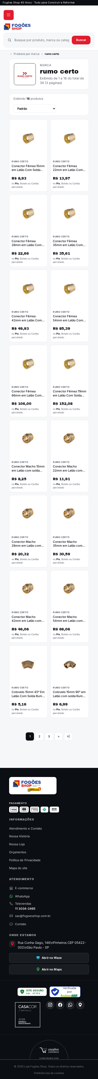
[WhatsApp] (70, 1005)
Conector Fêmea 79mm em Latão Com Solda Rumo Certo (69, 395)
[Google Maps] (80, 1005)
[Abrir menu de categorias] (9, 15)
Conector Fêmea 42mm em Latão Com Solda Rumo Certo (27, 320)
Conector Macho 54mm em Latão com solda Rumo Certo (68, 621)
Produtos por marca (26, 54)
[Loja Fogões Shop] (49, 26)
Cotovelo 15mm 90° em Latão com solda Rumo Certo (69, 696)
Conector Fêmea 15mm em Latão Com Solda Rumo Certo (28, 170)
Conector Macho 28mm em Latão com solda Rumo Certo (26, 545)
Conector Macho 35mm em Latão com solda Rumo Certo (68, 545)
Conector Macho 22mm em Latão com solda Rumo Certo (68, 470)
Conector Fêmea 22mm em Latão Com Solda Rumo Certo (68, 170)
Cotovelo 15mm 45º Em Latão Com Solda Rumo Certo (28, 696)
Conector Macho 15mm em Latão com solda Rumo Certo (28, 470)
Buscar (81, 40)
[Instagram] (50, 1005)
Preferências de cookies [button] (49, 1073)
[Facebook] (60, 1005)
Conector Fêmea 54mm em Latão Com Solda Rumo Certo (68, 320)
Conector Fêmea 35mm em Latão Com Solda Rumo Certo (68, 245)
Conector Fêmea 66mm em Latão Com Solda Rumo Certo (27, 395)
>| (68, 736)
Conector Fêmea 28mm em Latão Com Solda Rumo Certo (27, 245)
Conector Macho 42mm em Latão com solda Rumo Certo (26, 621)
